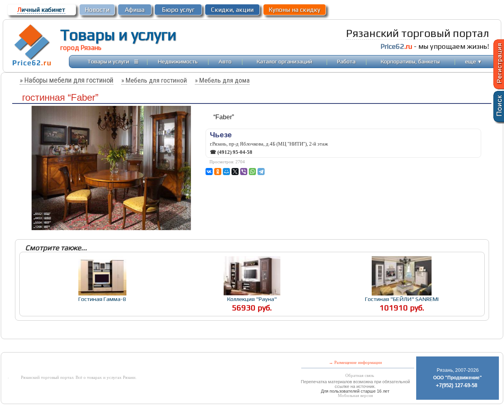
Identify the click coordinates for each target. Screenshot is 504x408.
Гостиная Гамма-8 (102, 298)
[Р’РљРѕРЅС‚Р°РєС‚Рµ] (209, 171)
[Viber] (243, 171)
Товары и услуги (118, 35)
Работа (346, 61)
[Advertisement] (191, 346)
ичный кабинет (41, 9)
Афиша (135, 9)
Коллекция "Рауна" (252, 298)
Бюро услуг (178, 9)
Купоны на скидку (294, 9)
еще (473, 61)
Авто (225, 61)
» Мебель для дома (222, 80)
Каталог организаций (284, 61)
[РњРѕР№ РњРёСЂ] (226, 171)
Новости (97, 9)
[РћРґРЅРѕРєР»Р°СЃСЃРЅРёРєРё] (217, 171)
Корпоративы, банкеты (410, 61)
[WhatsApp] (252, 171)
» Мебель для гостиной (154, 80)
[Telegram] (261, 171)
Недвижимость (178, 61)
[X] (235, 171)
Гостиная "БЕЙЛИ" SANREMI (402, 298)
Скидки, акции (232, 9)
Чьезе (221, 135)
